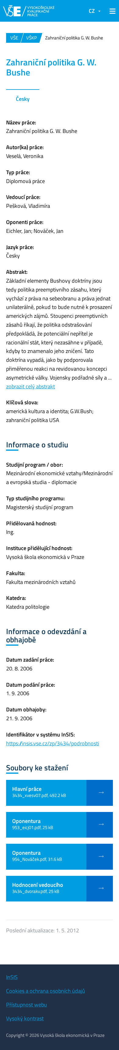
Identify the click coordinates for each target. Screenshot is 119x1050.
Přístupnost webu (26, 1004)
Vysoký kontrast (25, 1018)
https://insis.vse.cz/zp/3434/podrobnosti (52, 743)
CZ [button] (92, 11)
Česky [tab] (23, 99)
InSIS (12, 977)
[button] (111, 11)
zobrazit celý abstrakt (30, 386)
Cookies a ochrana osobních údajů (45, 991)
